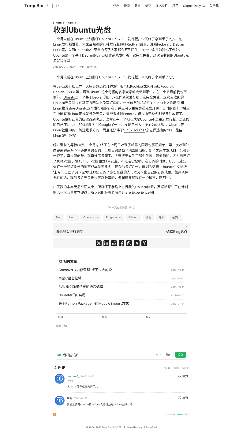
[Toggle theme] (48, 5)
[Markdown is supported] (60, 355)
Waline (180, 414)
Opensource (91, 217)
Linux (72, 217)
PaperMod (151, 427)
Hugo (140, 427)
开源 (161, 217)
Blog (59, 217)
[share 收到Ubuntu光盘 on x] (99, 243)
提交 (180, 354)
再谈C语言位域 (69, 278)
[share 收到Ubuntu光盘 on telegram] (137, 243)
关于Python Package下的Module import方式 (93, 303)
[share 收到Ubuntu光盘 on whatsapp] (129, 243)
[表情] (65, 355)
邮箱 (104, 317)
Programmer (114, 217)
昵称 (60, 317)
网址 (148, 317)
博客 (148, 217)
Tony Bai (33, 5)
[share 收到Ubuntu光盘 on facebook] (121, 243)
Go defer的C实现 (71, 295)
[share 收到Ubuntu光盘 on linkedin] (106, 243)
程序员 (176, 217)
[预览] (75, 355)
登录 (168, 354)
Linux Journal (134, 130)
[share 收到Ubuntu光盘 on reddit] (114, 243)
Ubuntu (69, 97)
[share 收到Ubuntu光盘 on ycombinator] (144, 243)
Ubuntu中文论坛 (163, 103)
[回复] (186, 376)
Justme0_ (73, 376)
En (57, 6)
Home (57, 23)
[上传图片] (70, 355)
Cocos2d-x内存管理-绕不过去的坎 (85, 270)
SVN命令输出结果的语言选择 (80, 287)
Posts (69, 23)
